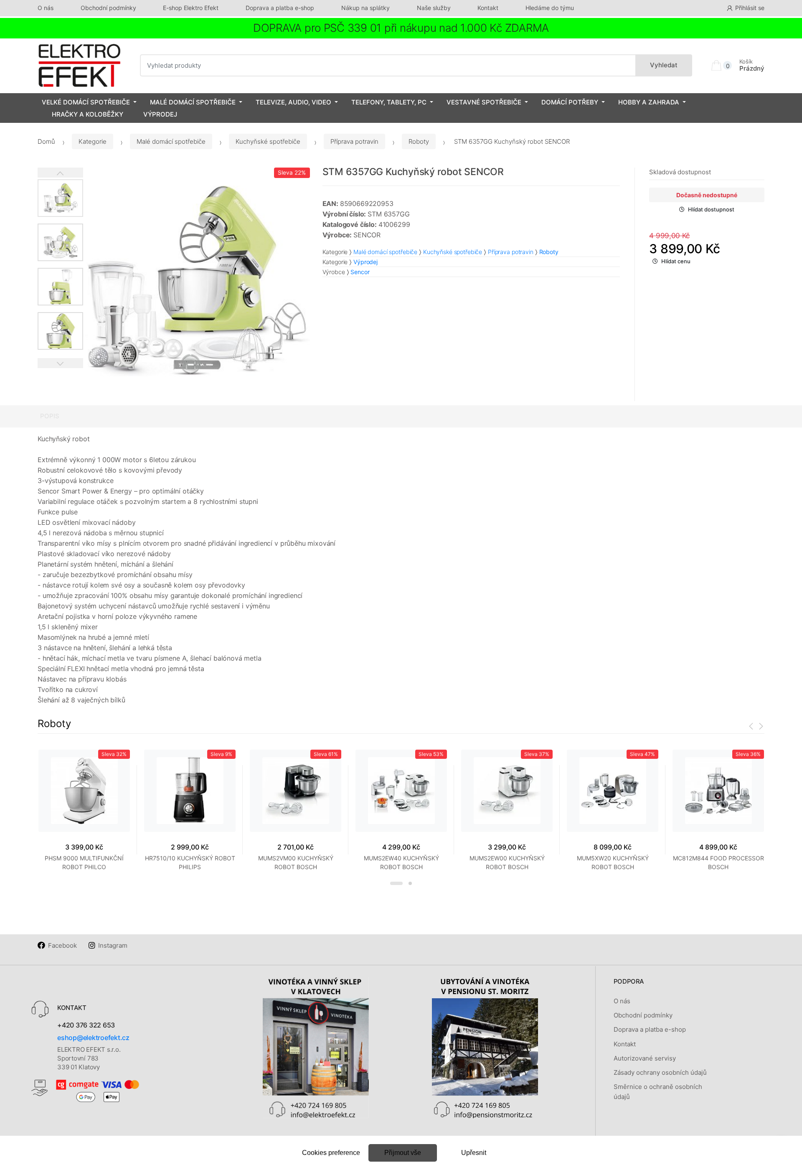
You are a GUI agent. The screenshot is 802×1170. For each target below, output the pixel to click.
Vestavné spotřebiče (484, 102)
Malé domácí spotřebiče (193, 102)
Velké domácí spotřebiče (86, 102)
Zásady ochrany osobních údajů (660, 1072)
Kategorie (93, 141)
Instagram (112, 945)
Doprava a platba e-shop (280, 7)
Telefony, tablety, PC (388, 102)
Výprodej (160, 114)
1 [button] (396, 883)
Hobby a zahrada (648, 102)
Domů (46, 141)
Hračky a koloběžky (87, 114)
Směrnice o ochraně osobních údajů (658, 1092)
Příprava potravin (354, 141)
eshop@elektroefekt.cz (93, 1037)
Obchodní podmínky (108, 7)
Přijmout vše (402, 1152)
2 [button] (410, 883)
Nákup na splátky (365, 7)
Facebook (62, 945)
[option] (196, 281)
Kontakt (487, 7)
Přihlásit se (749, 7)
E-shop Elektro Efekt (190, 7)
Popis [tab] (49, 416)
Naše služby (434, 7)
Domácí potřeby (569, 102)
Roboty (419, 141)
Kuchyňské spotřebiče (268, 141)
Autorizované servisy (645, 1058)
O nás (45, 7)
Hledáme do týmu (549, 7)
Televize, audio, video (293, 102)
